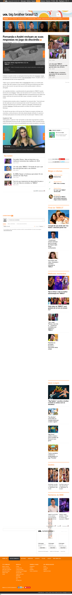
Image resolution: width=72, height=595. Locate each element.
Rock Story (18, 577)
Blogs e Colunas (22, 18)
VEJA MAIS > (7, 70)
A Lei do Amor (19, 568)
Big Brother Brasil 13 (23, 14)
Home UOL (5, 558)
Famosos (48, 1)
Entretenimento (14, 558)
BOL (57, 1)
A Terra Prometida (19, 569)
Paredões (38, 18)
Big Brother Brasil (5, 571)
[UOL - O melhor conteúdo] (5, 1)
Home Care (63, 551)
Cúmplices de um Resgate (21, 571)
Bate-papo (23, 1)
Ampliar (40, 44)
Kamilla (26, 82)
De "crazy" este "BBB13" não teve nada (60, 190)
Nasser (14, 92)
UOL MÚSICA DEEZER (48, 564)
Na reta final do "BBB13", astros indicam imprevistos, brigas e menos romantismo (60, 198)
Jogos (49, 558)
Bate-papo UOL (57, 558)
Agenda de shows (47, 571)
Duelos (55, 18)
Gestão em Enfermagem (54, 551)
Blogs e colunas (5, 566)
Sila (17, 578)
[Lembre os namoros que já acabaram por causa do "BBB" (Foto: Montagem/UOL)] (50, 526)
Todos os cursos (64, 531)
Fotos (10, 18)
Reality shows (5, 572)
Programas (45, 568)
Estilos (44, 566)
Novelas (18, 564)
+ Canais (59, 18)
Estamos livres (57, 176)
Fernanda (37, 76)
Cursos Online (56, 130)
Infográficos (32, 566)
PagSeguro (62, 1)
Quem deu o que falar (6, 569)
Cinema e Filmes (34, 564)
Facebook (19, 587)
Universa (43, 1)
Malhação (18, 575)
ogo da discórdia (27, 77)
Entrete (38, 1)
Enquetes (15, 18)
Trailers (31, 568)
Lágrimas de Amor (19, 574)
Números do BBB (32, 18)
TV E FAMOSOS (6, 564)
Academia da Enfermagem (43, 551)
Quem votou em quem (47, 18)
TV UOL (53, 1)
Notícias (29, 1)
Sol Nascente (19, 580)
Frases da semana (6, 568)
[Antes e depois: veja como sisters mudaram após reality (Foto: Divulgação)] (50, 522)
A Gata (17, 566)
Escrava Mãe (18, 572)
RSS (23, 587)
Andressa (10, 106)
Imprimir (34, 190)
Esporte (33, 1)
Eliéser (20, 94)
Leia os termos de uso (8, 230)
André (42, 76)
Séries (3, 574)
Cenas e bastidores (34, 571)
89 (41, 39)
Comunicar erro (41, 190)
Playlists (45, 569)
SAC (19, 1)
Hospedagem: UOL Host (66, 592)
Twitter (21, 587)
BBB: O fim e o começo (59, 183)
